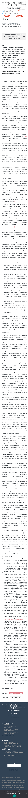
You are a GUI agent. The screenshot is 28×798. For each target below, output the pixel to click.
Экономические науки (7, 31)
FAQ (5, 748)
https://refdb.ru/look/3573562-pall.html (13, 619)
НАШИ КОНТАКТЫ (6, 749)
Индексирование (8, 727)
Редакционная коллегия (9, 733)
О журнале (6, 724)
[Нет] (26, 794)
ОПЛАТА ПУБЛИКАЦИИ (14, 710)
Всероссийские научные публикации (12, 746)
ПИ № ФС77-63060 (18, 7)
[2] (5, 164)
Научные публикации (9, 730)
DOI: (3, 13)
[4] (26, 136)
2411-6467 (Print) (8, 10)
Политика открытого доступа (11, 729)
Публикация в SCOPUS (7, 16)
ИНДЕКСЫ (14, 713)
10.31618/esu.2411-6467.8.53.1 (11, 13)
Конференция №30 (15, 697)
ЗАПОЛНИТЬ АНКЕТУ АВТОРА (14, 712)
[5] (7, 415)
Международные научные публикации (13, 745)
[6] (14, 201)
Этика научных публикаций (10, 726)
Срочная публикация (19, 16)
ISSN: (3, 10)
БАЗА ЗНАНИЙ (5, 740)
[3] (10, 332)
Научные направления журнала (11, 732)
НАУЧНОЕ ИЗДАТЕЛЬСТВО (8, 723)
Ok (14, 795)
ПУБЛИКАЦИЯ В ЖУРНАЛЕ (8, 735)
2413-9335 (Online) (8, 11)
